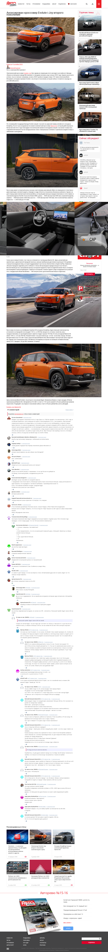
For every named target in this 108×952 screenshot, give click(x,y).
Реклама (42, 945)
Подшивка (46, 4)
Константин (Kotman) (22, 525)
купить (68, 928)
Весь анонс (67, 922)
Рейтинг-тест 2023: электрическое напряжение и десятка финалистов (17, 878)
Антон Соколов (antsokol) (19, 558)
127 (50, 842)
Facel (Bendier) (16, 469)
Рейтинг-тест (10, 872)
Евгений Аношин (43, 714)
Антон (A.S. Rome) (16, 504)
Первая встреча (57, 872)
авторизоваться (19, 414)
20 (73, 842)
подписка (91, 942)
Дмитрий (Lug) (16, 463)
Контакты (43, 942)
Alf (39, 686)
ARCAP (54, 4)
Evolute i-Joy (27, 73)
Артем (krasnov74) (17, 579)
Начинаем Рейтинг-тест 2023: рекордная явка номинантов (40, 877)
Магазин (73, 4)
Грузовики (36, 4)
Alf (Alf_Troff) (15, 570)
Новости (21, 4)
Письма (9, 842)
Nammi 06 (54, 126)
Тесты (28, 4)
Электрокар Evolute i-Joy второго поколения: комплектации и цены (38, 847)
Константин (42, 796)
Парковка (26, 940)
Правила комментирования (62, 950)
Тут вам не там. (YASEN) (22, 617)
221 (50, 872)
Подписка (62, 4)
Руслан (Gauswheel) (17, 417)
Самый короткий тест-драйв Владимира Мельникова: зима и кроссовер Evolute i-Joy (63, 878)
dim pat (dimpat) (16, 456)
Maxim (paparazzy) (17, 545)
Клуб (24, 945)
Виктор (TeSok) (24, 630)
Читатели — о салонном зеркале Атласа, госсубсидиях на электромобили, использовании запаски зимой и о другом (17, 849)
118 (27, 842)
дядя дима (42, 806)
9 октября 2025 (18, 64)
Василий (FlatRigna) (17, 551)
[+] (12, 434)
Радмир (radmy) (16, 443)
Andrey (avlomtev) (25, 670)
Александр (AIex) (16, 450)
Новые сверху (69, 409)
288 (73, 872)
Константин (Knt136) (30, 784)
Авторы (42, 938)
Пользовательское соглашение (47, 950)
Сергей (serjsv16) (20, 594)
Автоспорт (10, 945)
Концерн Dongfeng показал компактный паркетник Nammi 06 (62, 847)
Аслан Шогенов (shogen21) (19, 477)
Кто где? (25, 942)
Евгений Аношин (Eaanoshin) (33, 699)
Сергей (33, 602)
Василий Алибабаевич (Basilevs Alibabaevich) (24, 437)
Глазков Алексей (33, 525)
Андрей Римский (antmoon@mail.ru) (22, 498)
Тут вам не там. (33, 630)
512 (27, 872)
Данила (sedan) (16, 492)
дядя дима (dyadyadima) (31, 796)
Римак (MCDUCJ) (16, 564)
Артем (28, 587)
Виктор (40, 642)
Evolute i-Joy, (11, 407)
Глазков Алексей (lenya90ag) (19, 517)
